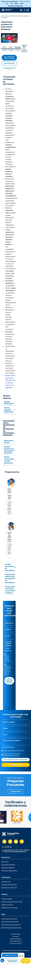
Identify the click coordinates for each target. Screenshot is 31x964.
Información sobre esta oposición (12, 960)
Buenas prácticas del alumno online (11, 902)
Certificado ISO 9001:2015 (9, 885)
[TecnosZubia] (7, 11)
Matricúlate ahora (15, 765)
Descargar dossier (9, 63)
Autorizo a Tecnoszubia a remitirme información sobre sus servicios (8, 670)
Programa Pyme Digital (15, 943)
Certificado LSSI (6, 882)
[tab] (9, 403)
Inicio (2, 16)
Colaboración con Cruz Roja (9, 908)
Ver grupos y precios (9, 68)
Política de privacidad (15, 939)
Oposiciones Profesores (10, 16)
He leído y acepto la (7, 658)
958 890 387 (8, 847)
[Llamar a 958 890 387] (2, 960)
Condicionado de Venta (15, 941)
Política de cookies (15, 934)
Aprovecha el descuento (15, 6)
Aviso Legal (15, 936)
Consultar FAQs (15, 791)
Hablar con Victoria (11, 955)
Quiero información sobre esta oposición (9, 681)
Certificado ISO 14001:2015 (9, 888)
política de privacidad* (18, 750)
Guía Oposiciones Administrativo (10, 925)
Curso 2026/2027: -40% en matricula (9, 57)
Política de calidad (6, 899)
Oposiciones (5, 862)
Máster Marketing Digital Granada (11, 928)
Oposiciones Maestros (7, 868)
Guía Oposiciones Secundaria (10, 922)
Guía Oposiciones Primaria (9, 919)
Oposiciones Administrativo (9, 871)
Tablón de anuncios (7, 905)
